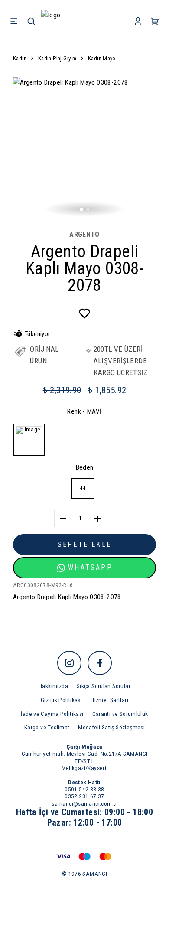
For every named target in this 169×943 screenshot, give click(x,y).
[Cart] (155, 21)
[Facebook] (100, 663)
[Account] (137, 21)
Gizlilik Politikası (61, 699)
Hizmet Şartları (109, 699)
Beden (85, 467)
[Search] (31, 21)
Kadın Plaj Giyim (57, 58)
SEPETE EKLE (84, 544)
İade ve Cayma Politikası (52, 713)
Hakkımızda (53, 685)
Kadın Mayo (102, 58)
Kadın (19, 58)
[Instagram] (69, 663)
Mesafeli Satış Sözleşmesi (111, 727)
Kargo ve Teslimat (47, 727)
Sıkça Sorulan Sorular (103, 685)
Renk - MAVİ (84, 411)
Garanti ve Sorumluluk (120, 713)
